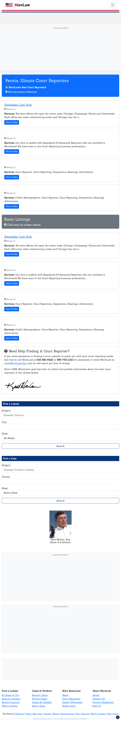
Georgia (85, 713)
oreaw (22, 5)
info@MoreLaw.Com (15, 363)
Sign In (97, 705)
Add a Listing (9, 705)
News (65, 695)
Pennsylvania (67, 713)
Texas (28, 713)
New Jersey (112, 713)
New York (37, 713)
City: (4, 422)
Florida (47, 713)
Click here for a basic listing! (23, 224)
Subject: (6, 410)
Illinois (55, 713)
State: (5, 433)
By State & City (10, 695)
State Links (68, 705)
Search (61, 446)
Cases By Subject (42, 702)
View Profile (12, 122)
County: (6, 476)
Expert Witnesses (72, 702)
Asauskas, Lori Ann (18, 104)
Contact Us (99, 698)
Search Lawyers (11, 698)
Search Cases (40, 695)
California (19, 713)
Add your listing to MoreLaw (22, 91)
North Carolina (98, 713)
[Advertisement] (61, 51)
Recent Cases (39, 698)
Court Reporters (71, 698)
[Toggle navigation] (113, 5)
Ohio (77, 713)
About (96, 695)
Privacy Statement (103, 702)
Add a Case (38, 705)
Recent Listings (10, 702)
